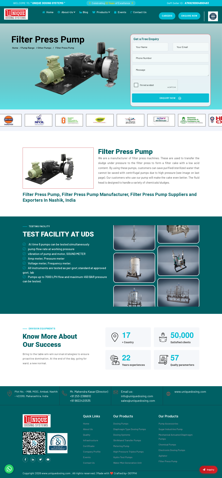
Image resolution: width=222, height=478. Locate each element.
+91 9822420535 (80, 400)
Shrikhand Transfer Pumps (127, 440)
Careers (167, 16)
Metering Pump (121, 446)
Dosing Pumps (120, 423)
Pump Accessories (168, 423)
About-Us (67, 12)
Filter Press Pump (168, 461)
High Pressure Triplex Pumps (128, 451)
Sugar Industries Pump (171, 429)
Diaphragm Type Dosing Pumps (129, 429)
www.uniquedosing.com (190, 391)
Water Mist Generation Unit (127, 462)
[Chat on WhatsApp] (9, 468)
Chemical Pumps (167, 444)
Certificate (89, 446)
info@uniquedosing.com (137, 396)
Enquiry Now (168, 98)
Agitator (163, 455)
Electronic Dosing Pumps (172, 450)
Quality (86, 434)
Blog (85, 12)
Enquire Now (189, 16)
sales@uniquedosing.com (138, 400)
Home (49, 12)
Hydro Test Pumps (122, 457)
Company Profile (92, 451)
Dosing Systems (121, 434)
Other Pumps (44, 47)
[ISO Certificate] (213, 16)
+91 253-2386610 (80, 396)
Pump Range (28, 47)
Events (121, 12)
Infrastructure (90, 440)
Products (102, 12)
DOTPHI (132, 473)
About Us (88, 429)
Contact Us (139, 12)
